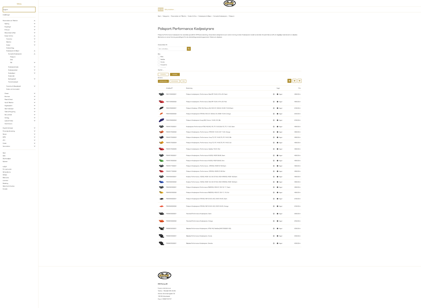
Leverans (5, 180)
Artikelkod (168, 88)
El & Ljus (7, 30)
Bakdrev (8, 42)
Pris (183, 81)
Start (4, 153)
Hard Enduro (8, 124)
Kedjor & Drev (9, 36)
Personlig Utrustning (9, 131)
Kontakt (5, 189)
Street (4, 134)
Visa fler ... (161, 70)
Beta (162, 56)
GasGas (163, 59)
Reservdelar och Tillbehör (10, 20)
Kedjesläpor (11, 73)
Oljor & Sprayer (9, 108)
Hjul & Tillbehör (9, 102)
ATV (4, 140)
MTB (4, 137)
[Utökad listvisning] (299, 81)
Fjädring (7, 23)
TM (11, 62)
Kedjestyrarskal (12, 70)
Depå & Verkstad (8, 128)
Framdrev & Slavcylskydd (13, 86)
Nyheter (5, 161)
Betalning (5, 183)
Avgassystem (8, 105)
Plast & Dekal (8, 99)
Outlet (4, 143)
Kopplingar (8, 27)
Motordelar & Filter (10, 33)
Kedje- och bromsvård (12, 89)
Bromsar (7, 96)
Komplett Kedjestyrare (15, 54)
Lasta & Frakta (9, 121)
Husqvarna (164, 65)
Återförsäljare (7, 158)
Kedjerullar (11, 76)
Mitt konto (6, 177)
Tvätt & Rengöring (10, 111)
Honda (162, 62)
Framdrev (9, 39)
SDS (4, 156)
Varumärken (6, 146)
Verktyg (7, 118)
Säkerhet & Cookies (8, 186)
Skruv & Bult (8, 115)
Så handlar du (7, 172)
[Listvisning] (289, 81)
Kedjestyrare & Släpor (12, 51)
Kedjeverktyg (10, 48)
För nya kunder (7, 169)
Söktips (5, 175)
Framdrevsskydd (13, 82)
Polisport (12, 57)
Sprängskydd (12, 79)
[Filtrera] (189, 49)
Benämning (174, 81)
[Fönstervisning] (294, 81)
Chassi (6, 93)
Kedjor (8, 45)
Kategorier (166, 16)
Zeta (11, 59)
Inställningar (6, 15)
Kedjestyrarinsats (13, 67)
